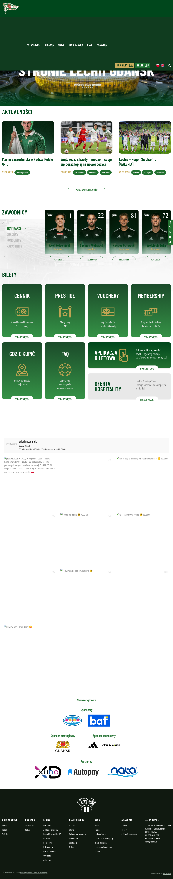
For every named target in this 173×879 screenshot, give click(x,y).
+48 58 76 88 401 (154, 838)
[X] (170, 227)
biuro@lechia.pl (151, 841)
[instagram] (170, 232)
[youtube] (170, 237)
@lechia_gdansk (28, 441)
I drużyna (92, 172)
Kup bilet (122, 65)
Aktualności (79, 172)
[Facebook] (170, 222)
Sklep (140, 65)
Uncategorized (22, 172)
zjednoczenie (167, 874)
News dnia (105, 172)
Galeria (136, 172)
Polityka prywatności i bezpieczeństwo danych (33, 872)
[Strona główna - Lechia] (10, 9)
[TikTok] (170, 241)
